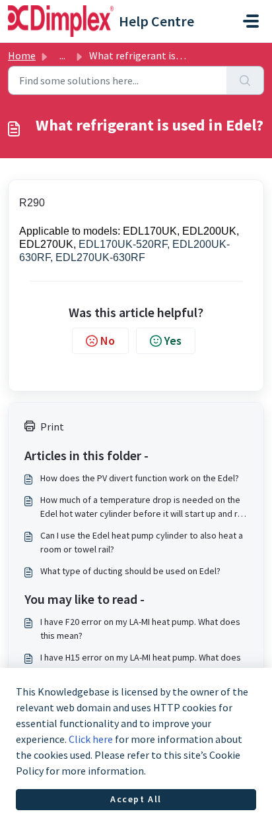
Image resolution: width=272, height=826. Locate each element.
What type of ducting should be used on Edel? (130, 571)
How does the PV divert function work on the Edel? (139, 478)
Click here (91, 739)
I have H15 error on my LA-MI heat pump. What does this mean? (140, 664)
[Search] (245, 80)
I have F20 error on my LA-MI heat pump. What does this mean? (140, 628)
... (62, 55)
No (107, 340)
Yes (173, 340)
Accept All (136, 799)
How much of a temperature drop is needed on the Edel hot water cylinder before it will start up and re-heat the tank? (143, 507)
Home (22, 55)
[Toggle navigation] (251, 21)
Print (52, 426)
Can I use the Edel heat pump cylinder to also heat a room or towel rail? (141, 542)
